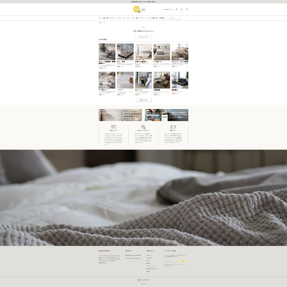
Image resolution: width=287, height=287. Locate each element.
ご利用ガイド (149, 255)
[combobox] (173, 18)
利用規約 (148, 263)
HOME (100, 22)
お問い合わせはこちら (131, 255)
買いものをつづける (143, 36)
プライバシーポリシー (150, 266)
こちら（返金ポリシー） (146, 140)
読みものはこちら (102, 262)
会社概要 (148, 271)
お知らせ (148, 260)
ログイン (136, 133)
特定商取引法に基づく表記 (151, 268)
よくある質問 (164, 9)
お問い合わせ (170, 9)
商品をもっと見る (143, 100)
